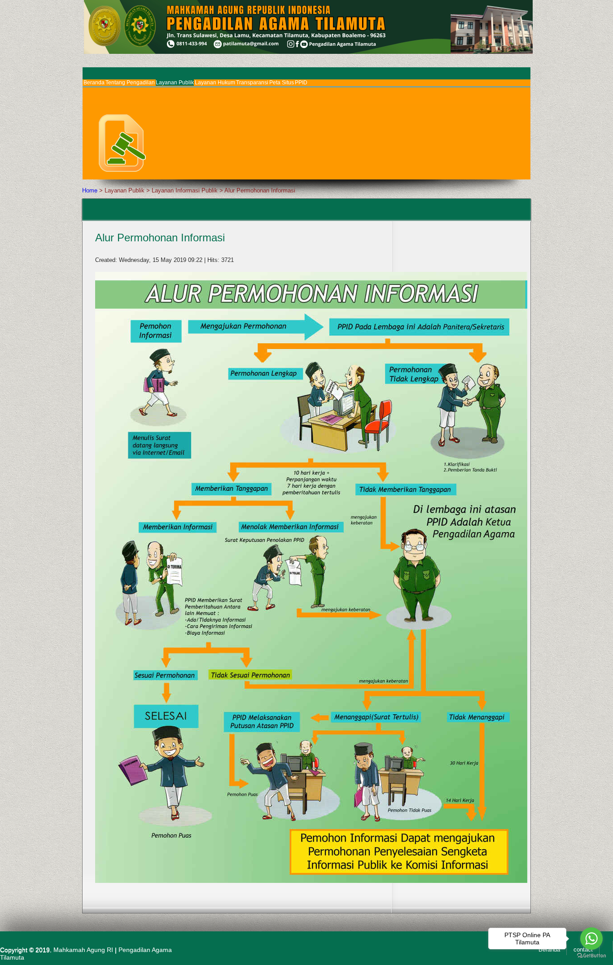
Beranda (94, 82)
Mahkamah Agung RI (83, 949)
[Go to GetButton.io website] (591, 956)
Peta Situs (281, 82)
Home (89, 190)
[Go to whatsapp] (591, 938)
